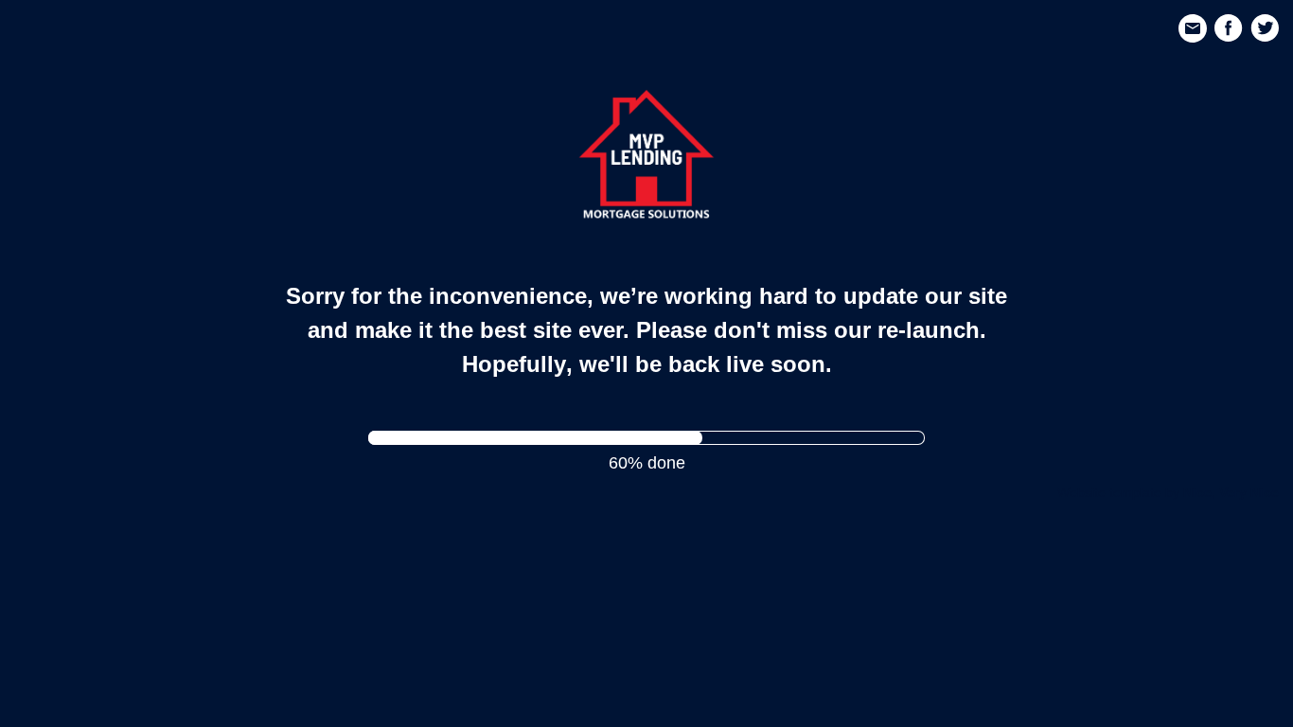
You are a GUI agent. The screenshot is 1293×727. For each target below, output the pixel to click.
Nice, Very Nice (1231, 492)
